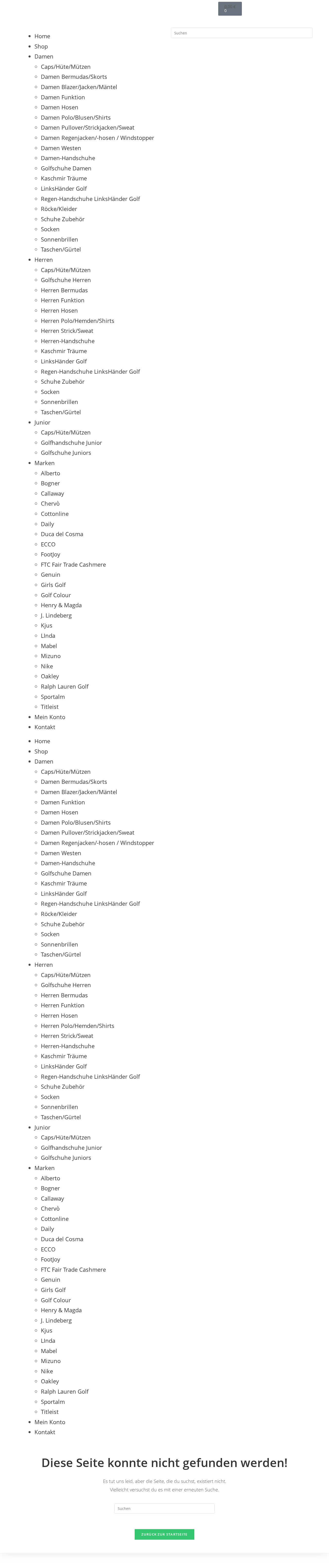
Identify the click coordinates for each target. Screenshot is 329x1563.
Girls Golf (53, 584)
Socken (50, 229)
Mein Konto (49, 717)
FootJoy (50, 554)
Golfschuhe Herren (66, 280)
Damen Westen (61, 148)
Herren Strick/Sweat (67, 330)
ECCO (48, 544)
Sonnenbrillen (59, 239)
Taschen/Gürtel (61, 249)
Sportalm (53, 696)
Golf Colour (56, 595)
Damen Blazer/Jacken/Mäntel (79, 87)
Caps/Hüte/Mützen (66, 66)
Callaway (52, 493)
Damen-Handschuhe (68, 158)
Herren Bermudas (64, 290)
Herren (43, 259)
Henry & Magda (61, 605)
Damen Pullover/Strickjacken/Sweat (87, 127)
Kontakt (44, 727)
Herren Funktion (63, 300)
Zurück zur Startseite (164, 1534)
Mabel (49, 646)
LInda (48, 635)
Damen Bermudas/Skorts (74, 76)
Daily (47, 524)
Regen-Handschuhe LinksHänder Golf (90, 198)
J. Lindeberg (56, 615)
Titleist (50, 706)
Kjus (46, 625)
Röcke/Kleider (59, 209)
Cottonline (55, 513)
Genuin (50, 574)
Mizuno (51, 656)
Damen (43, 56)
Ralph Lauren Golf (64, 686)
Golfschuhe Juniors (66, 452)
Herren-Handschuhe (68, 341)
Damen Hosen (59, 107)
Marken (44, 463)
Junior (42, 422)
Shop (41, 46)
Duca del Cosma (62, 534)
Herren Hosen (59, 310)
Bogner (50, 483)
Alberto (50, 473)
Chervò (50, 503)
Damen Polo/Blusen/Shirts (76, 117)
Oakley (50, 676)
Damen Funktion (63, 97)
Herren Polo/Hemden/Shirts (77, 320)
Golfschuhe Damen (66, 168)
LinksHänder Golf (64, 188)
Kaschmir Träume (64, 178)
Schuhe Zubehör (63, 219)
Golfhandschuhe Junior (71, 442)
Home (42, 36)
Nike (47, 666)
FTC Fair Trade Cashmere (73, 564)
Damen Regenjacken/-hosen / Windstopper (97, 137)
